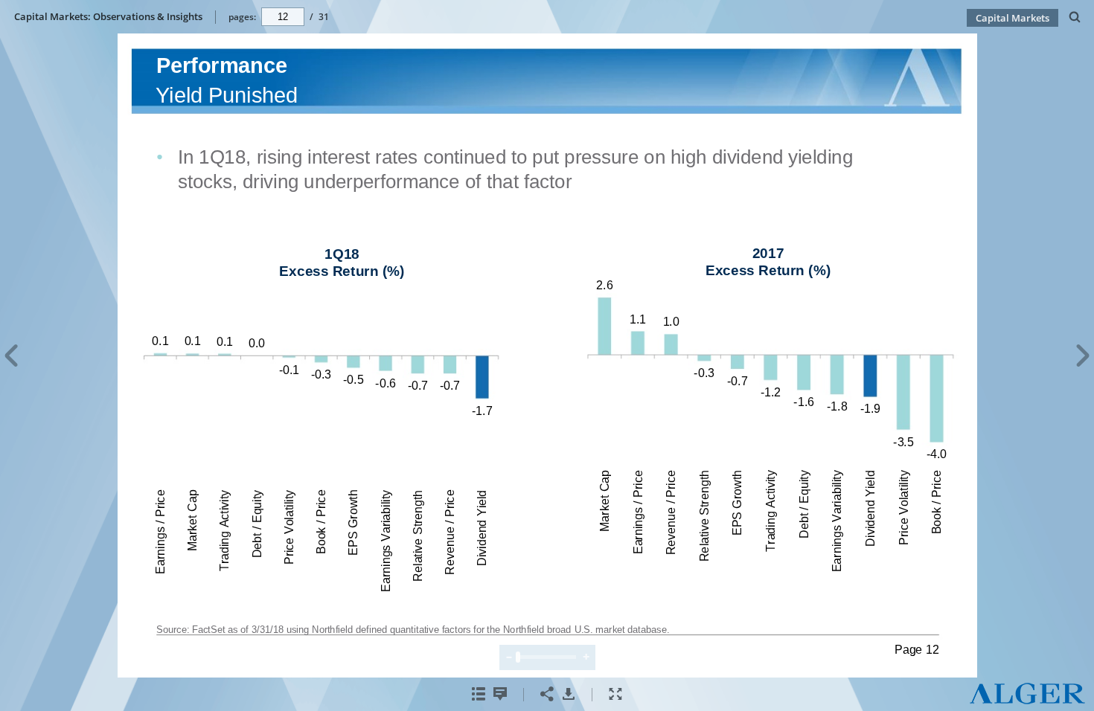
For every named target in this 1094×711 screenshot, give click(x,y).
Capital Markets (1012, 18)
